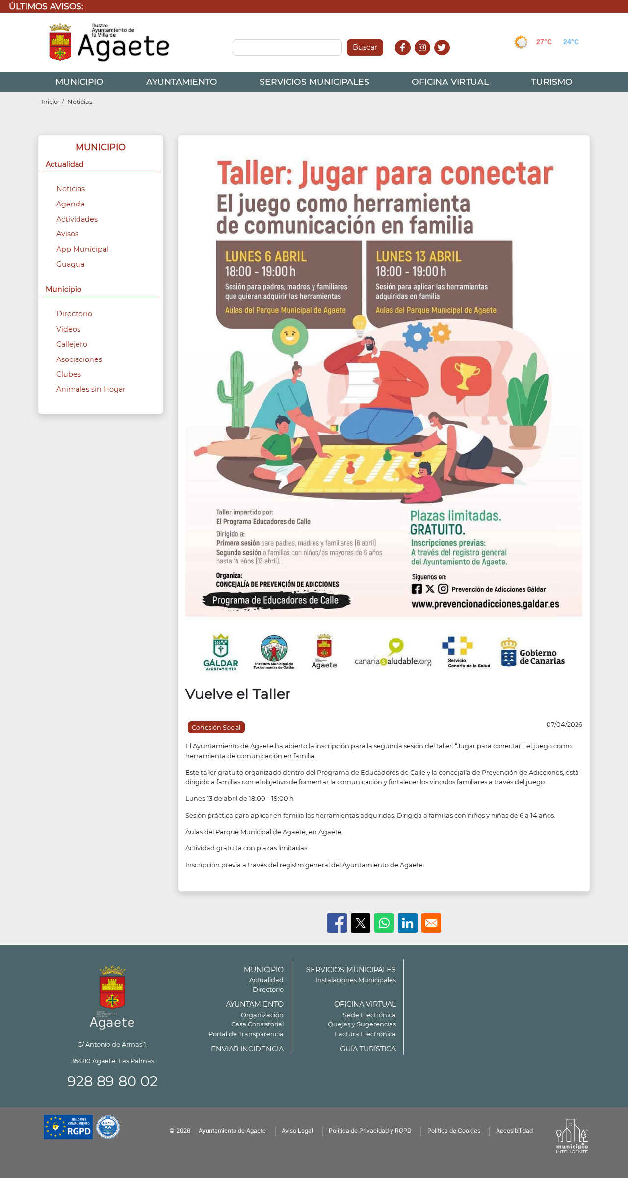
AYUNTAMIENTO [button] (181, 82)
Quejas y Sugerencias (362, 1024)
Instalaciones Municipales (355, 980)
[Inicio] (110, 42)
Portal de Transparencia (246, 1034)
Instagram (428, 58)
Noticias (79, 101)
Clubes (68, 374)
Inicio (49, 101)
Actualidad (266, 980)
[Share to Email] (431, 923)
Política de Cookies (453, 1130)
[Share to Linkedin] (408, 923)
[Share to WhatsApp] (384, 923)
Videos (68, 329)
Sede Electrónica (369, 1015)
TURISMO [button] (552, 82)
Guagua (70, 264)
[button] (383, 413)
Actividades (77, 219)
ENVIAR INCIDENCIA (247, 1049)
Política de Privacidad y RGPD (370, 1130)
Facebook (408, 58)
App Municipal (82, 249)
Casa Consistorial (257, 1024)
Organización (262, 1015)
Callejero (71, 344)
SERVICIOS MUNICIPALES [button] (314, 82)
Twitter (443, 58)
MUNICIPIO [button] (79, 82)
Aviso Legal (297, 1130)
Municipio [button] (63, 289)
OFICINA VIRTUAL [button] (450, 82)
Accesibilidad (514, 1130)
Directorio (74, 313)
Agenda (70, 204)
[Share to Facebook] (337, 923)
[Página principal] (112, 995)
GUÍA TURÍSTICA (368, 1049)
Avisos (67, 234)
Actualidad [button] (65, 164)
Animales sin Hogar (91, 389)
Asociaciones (79, 359)
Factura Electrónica (365, 1034)
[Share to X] (360, 923)
